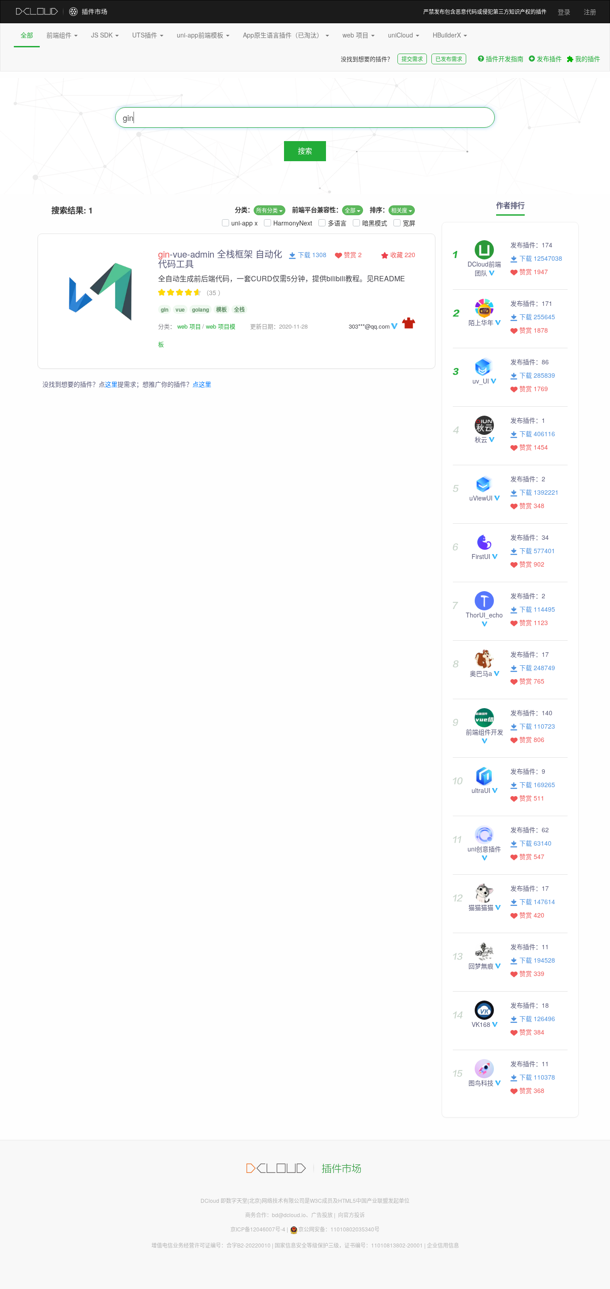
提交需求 (412, 59)
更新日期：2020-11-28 (279, 326)
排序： (379, 209)
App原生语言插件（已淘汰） (284, 34)
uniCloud (401, 34)
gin (164, 309)
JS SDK (102, 34)
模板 (221, 309)
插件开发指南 (504, 58)
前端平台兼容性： (317, 209)
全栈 (239, 309)
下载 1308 (311, 254)
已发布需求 (448, 59)
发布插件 (549, 58)
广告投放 (322, 1214)
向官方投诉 (351, 1214)
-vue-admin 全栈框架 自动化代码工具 (220, 258)
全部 (27, 34)
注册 (590, 11)
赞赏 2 (352, 254)
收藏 (402, 254)
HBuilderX (448, 34)
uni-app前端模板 (201, 34)
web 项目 (356, 34)
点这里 (201, 384)
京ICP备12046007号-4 (257, 1229)
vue (180, 309)
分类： (244, 209)
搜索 (305, 151)
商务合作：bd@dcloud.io (275, 1214)
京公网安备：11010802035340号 (339, 1229)
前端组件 (59, 34)
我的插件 (586, 58)
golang (200, 309)
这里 (111, 384)
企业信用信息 (443, 1245)
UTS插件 (145, 34)
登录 (564, 11)
